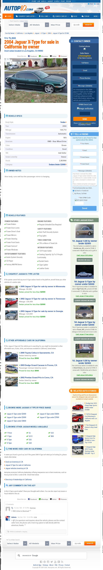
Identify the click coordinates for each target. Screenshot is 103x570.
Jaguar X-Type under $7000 (49, 417)
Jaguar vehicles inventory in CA (16, 468)
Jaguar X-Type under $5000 (49, 414)
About (51, 565)
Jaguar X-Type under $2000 (16, 414)
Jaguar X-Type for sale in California (18, 465)
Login (97, 4)
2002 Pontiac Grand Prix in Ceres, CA (36, 377)
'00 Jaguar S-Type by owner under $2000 (84, 282)
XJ (30, 433)
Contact (67, 565)
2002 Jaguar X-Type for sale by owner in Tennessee (42, 299)
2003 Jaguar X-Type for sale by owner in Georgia (41, 311)
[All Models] (39, 24)
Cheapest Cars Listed (27, 16)
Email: (84, 70)
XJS (52, 433)
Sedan (62, 122)
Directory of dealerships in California (18, 479)
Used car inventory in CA (14, 462)
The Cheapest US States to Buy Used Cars (91, 427)
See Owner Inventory (85, 58)
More (96, 16)
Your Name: (84, 143)
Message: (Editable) (84, 86)
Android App (37, 565)
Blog (75, 16)
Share (91, 4)
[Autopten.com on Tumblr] (59, 561)
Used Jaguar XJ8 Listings (85, 255)
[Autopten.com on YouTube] (55, 561)
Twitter (54, 56)
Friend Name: (84, 157)
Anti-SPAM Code (84, 198)
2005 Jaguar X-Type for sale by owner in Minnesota (42, 286)
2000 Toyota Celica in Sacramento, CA (37, 353)
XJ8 (30, 443)
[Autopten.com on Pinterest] (44, 561)
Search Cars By (61, 16)
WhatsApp (44, 56)
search (88, 24)
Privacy (61, 565)
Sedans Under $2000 (57, 164)
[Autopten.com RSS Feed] (62, 561)
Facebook (33, 56)
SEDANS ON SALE (84, 260)
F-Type (9, 436)
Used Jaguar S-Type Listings (85, 296)
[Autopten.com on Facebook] (41, 561)
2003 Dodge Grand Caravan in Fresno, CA (38, 365)
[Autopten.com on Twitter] (51, 561)
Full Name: (84, 63)
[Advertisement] (36, 107)
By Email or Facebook (81, 191)
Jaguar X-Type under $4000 (16, 421)
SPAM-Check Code (84, 104)
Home (9, 16)
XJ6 (30, 439)
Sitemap (45, 565)
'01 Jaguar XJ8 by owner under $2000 (84, 242)
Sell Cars (44, 16)
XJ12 (30, 436)
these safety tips (86, 123)
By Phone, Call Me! (80, 193)
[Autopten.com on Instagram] (48, 561)
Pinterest (64, 56)
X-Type (9, 443)
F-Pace (9, 433)
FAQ (56, 565)
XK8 (52, 436)
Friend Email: (84, 164)
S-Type (9, 439)
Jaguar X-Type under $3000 (16, 417)
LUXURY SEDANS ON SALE (84, 300)
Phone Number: (85, 78)
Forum (86, 16)
